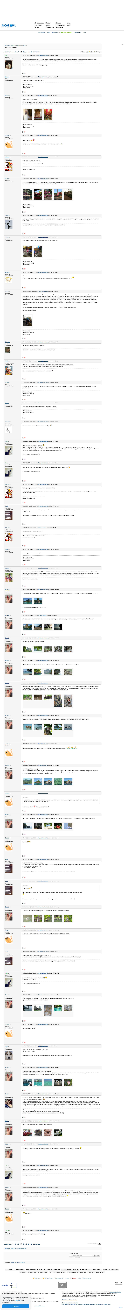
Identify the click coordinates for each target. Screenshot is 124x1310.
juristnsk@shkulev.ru (39, 1306)
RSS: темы (37, 1278)
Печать (85, 51)
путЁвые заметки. (42, 527)
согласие (17, 1300)
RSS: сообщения (48, 1278)
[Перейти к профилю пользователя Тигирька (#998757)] (8, 148)
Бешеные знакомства (21, 45)
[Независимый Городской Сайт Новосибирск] (9, 26)
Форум (37, 27)
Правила (74, 1278)
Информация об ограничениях (69, 1299)
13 (18, 51)
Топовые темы (77, 32)
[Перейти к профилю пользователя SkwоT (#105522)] (8, 519)
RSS (91, 51)
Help (79, 1278)
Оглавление (41, 32)
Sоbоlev (12, 1262)
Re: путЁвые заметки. (43, 55)
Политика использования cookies (70, 1302)
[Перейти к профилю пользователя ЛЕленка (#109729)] (8, 603)
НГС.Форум (7, 45)
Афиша (48, 25)
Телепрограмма (60, 25)
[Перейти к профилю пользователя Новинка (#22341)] (8, 581)
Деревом (98, 51)
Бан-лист (67, 1278)
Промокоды (59, 27)
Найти (48, 32)
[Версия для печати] (22, 73)
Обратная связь (87, 1278)
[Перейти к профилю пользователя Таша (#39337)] (8, 454)
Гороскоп (58, 23)
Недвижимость (39, 23)
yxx (15, 1262)
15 (23, 51)
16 (26, 51)
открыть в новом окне (75, 1257)
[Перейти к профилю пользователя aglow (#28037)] (8, 1059)
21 (31, 51)
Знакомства (38, 25)
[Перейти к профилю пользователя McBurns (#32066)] (8, 170)
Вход (84, 32)
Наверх (120, 1307)
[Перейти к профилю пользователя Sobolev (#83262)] (8, 283)
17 (28, 51)
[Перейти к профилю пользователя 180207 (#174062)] (8, 374)
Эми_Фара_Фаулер (21, 1262)
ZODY (68, 25)
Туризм (48, 23)
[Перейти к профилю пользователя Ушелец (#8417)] (8, 228)
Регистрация (55, 32)
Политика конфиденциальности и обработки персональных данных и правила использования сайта (86, 1304)
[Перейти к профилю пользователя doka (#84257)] (8, 68)
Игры (68, 23)
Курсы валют (50, 27)
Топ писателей (59, 1278)
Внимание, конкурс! (66, 32)
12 (15, 51)
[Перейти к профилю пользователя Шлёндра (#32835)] (8, 433)
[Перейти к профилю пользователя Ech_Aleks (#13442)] (7, 352)
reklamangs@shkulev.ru (115, 1292)
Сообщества (13, 45)
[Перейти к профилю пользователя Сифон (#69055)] (8, 1107)
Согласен (16, 1306)
